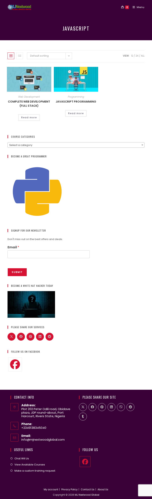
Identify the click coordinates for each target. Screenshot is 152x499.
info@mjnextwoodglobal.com (43, 439)
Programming (76, 96)
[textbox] (76, 145)
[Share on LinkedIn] (40, 337)
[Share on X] (11, 337)
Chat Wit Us (21, 458)
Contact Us (87, 489)
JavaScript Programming (76, 102)
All (142, 55)
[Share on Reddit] (49, 337)
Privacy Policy (69, 489)
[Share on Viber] (121, 407)
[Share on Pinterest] (30, 337)
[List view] (19, 55)
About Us (103, 489)
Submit (17, 272)
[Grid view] (11, 55)
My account (51, 489)
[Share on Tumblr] (83, 417)
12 (132, 55)
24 (137, 55)
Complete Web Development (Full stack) (29, 104)
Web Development (29, 96)
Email (13, 247)
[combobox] (76, 145)
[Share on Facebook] (21, 337)
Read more (29, 117)
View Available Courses (29, 464)
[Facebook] (15, 364)
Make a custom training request (34, 471)
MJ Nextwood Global (87, 494)
